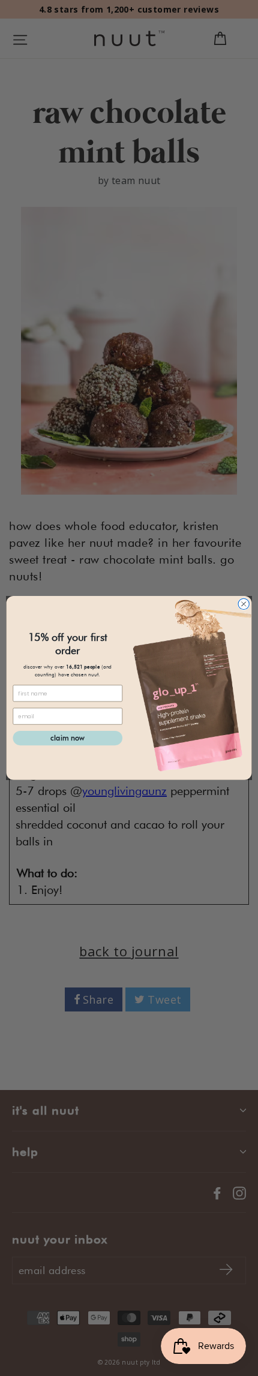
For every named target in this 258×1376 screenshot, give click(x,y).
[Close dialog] (243, 603)
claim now (67, 737)
